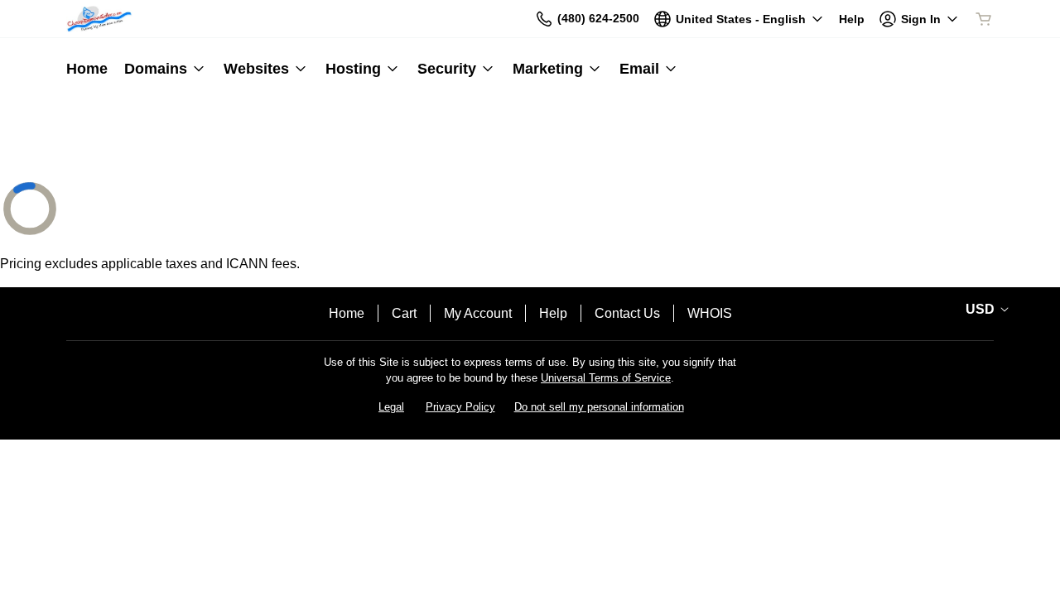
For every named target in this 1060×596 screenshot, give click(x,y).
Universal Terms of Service (606, 378)
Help (553, 313)
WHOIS (709, 313)
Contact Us (627, 313)
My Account (478, 313)
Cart (404, 313)
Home (346, 313)
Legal (391, 407)
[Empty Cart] (984, 19)
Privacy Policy (460, 407)
